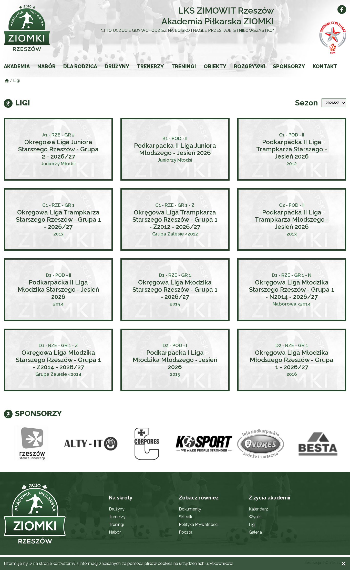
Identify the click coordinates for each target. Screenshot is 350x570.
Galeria (255, 532)
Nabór (46, 66)
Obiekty (215, 66)
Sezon (306, 102)
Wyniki (255, 516)
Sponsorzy (289, 66)
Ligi (252, 524)
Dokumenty (190, 509)
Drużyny (117, 66)
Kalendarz (258, 509)
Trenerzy (150, 66)
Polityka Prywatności (198, 524)
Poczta (185, 532)
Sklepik (185, 516)
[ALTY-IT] (89, 444)
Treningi (183, 66)
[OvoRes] (261, 444)
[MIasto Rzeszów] (32, 444)
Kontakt (325, 66)
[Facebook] (341, 9)
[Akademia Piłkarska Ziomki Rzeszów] (38, 28)
